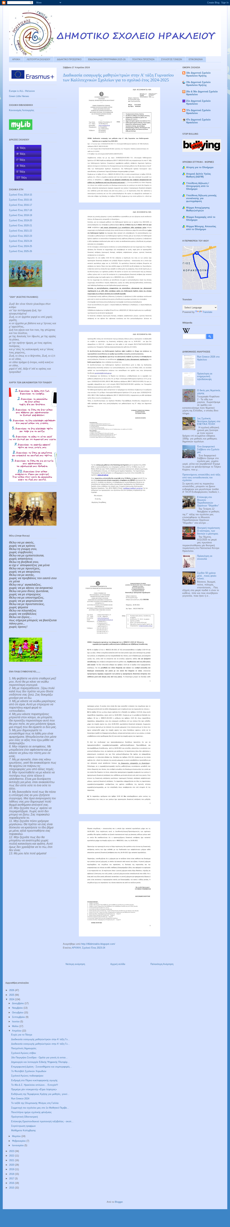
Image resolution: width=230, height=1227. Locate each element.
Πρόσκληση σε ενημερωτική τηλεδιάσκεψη (204, 376)
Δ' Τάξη (21, 165)
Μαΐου (15, 1026)
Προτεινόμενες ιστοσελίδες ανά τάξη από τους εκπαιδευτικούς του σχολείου (201, 477)
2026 (12, 990)
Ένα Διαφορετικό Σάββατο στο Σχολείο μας (208, 449)
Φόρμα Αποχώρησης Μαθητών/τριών (198, 209)
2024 (12, 999)
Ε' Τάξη (21, 171)
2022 (12, 1155)
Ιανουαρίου (18, 1145)
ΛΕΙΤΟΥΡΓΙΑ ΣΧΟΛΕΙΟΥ (38, 59)
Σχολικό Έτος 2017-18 (20, 210)
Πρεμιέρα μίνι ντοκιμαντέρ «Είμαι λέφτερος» (34, 1089)
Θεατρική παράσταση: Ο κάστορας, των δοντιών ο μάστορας (208, 531)
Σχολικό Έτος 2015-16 (20, 199)
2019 (12, 1169)
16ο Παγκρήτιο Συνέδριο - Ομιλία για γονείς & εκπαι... (39, 1057)
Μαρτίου (16, 1136)
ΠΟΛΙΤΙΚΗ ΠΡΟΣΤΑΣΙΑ (143, 59)
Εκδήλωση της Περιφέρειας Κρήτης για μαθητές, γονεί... (40, 1094)
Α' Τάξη (21, 147)
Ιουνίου (16, 1021)
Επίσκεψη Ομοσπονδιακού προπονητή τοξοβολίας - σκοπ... (42, 1121)
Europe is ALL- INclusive (22, 91)
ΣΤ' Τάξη (22, 177)
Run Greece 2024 (20, 1098)
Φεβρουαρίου (19, 1141)
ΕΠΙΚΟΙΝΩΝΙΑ (196, 59)
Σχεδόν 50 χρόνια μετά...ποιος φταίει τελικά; (206, 576)
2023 (12, 1151)
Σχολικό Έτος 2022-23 (20, 236)
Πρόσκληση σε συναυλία (204, 557)
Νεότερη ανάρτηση (75, 964)
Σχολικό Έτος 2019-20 (20, 220)
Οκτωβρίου (18, 1012)
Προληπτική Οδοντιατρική (24, 1116)
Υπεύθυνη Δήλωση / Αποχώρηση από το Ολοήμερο (197, 186)
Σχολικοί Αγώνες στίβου (23, 1053)
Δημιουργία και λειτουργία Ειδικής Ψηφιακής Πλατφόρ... (40, 1062)
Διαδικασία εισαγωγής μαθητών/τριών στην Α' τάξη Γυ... (40, 1039)
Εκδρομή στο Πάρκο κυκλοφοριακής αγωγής (34, 1080)
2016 (12, 1183)
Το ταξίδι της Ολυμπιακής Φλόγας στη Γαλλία (35, 1103)
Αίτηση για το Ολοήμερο (199, 167)
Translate (207, 312)
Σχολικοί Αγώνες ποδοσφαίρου (27, 1075)
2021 (12, 1160)
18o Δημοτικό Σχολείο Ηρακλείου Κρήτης (198, 74)
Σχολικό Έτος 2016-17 (20, 205)
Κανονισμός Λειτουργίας (21, 110)
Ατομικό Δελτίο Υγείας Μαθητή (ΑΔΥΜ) (198, 175)
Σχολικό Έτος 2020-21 (20, 225)
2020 (12, 1164)
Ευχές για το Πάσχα (21, 1034)
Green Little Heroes (19, 96)
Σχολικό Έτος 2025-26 (20, 251)
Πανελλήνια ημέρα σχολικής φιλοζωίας (31, 1112)
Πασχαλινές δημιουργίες (23, 1048)
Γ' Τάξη (21, 159)
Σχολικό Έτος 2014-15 (20, 194)
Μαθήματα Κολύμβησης (23, 1130)
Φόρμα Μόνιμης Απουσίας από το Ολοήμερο (201, 228)
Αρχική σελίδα (117, 964)
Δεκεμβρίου (18, 1003)
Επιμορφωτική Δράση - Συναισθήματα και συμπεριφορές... (41, 1066)
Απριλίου (17, 1030)
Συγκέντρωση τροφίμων (23, 1126)
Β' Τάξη (21, 153)
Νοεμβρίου (18, 1007)
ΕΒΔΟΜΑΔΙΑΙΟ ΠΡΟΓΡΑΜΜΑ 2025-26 (107, 59)
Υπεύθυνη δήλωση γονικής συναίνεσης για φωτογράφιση (201, 198)
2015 (12, 1187)
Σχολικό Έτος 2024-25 (20, 246)
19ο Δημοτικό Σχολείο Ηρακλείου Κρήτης (198, 83)
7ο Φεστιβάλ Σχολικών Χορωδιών (28, 1071)
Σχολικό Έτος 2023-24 (93, 947)
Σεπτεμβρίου (19, 1017)
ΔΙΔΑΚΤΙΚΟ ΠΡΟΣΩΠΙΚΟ (69, 59)
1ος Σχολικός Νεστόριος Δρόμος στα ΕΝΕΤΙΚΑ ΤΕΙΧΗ (208, 421)
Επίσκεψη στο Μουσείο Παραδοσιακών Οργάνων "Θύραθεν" (208, 501)
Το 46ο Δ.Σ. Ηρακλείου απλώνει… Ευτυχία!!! (34, 1085)
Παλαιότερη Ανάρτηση (161, 964)
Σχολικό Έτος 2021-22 (20, 230)
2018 (12, 1174)
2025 (12, 995)
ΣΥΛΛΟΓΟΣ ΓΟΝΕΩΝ (171, 59)
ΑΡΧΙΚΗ (16, 59)
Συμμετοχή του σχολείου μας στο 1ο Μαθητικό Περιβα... (40, 1107)
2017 (12, 1178)
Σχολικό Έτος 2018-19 (20, 215)
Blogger (119, 1202)
